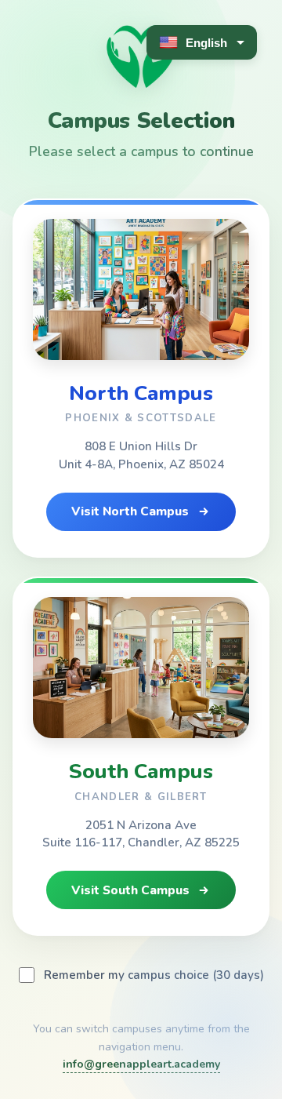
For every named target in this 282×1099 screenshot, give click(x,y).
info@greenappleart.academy (141, 1064)
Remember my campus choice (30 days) (154, 975)
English (206, 42)
